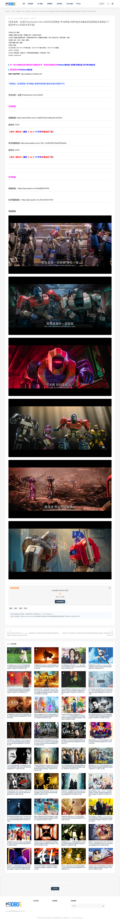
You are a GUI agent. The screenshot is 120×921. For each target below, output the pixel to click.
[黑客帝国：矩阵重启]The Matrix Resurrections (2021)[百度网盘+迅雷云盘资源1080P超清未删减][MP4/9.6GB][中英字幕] (73, 792)
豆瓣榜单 (21, 18)
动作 (15, 608)
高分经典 (27, 18)
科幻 (25, 608)
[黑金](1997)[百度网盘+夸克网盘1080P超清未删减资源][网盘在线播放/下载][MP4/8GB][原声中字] (88, 634)
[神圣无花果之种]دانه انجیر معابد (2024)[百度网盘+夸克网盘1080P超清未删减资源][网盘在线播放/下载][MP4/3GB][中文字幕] (33, 634)
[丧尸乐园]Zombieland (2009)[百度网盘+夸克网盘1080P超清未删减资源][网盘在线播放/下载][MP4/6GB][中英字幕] (73, 767)
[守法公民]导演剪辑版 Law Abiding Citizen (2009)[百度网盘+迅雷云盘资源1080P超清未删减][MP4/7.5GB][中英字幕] (19, 767)
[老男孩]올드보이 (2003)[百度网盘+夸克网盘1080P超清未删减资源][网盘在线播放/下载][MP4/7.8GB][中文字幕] (73, 843)
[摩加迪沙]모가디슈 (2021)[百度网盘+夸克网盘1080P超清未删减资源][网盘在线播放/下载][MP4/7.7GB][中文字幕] (101, 767)
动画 (20, 608)
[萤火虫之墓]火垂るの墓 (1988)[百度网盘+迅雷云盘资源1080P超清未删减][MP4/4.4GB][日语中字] (73, 867)
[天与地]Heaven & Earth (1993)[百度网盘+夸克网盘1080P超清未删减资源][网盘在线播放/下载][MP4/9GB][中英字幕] (18, 667)
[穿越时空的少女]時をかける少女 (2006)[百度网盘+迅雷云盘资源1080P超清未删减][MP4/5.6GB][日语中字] (100, 667)
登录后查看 (60, 601)
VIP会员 (78, 3)
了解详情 (65, 888)
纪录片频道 (69, 3)
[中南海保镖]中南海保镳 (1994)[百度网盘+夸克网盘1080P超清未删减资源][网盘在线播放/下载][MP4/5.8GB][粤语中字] (18, 690)
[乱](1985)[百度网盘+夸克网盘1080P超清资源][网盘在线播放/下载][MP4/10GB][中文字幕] (46, 867)
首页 (23, 3)
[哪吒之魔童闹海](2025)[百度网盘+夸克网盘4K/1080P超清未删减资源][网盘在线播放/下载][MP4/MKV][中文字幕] (46, 818)
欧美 (23, 11)
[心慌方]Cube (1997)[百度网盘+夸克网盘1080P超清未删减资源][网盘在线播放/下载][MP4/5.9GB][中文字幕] (46, 843)
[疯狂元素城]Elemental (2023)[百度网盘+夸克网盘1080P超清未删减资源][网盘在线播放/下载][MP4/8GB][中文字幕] (46, 716)
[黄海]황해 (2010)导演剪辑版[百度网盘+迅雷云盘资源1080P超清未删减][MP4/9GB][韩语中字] (73, 741)
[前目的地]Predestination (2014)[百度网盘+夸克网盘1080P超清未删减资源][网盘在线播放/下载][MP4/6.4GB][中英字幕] (100, 716)
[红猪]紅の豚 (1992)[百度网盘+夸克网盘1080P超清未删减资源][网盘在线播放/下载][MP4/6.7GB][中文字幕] (101, 867)
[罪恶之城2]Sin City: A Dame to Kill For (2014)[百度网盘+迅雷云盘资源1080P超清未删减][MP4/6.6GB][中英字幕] (19, 792)
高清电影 (18, 11)
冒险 (10, 608)
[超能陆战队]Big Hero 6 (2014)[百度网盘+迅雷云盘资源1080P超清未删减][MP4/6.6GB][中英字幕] (73, 818)
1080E (13, 11)
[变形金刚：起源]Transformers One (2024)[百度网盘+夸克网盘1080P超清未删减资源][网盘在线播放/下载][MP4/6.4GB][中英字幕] (47, 616)
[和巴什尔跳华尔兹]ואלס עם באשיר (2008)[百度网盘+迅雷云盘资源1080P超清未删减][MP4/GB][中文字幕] (46, 792)
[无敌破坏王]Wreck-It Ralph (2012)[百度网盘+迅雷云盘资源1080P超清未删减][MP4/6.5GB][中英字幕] (19, 843)
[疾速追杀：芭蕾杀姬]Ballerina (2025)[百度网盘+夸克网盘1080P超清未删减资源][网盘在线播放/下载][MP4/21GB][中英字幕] (19, 867)
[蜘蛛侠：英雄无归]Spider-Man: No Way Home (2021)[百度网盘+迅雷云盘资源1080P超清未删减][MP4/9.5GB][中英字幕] (101, 843)
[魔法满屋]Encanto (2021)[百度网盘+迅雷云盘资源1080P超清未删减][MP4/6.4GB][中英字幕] (100, 741)
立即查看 (55, 888)
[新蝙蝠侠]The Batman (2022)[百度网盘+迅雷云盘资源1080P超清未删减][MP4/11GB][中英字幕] (46, 667)
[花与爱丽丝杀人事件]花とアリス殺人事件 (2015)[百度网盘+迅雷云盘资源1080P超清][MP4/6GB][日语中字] (73, 667)
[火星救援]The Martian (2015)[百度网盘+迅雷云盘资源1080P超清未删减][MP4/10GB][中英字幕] (19, 716)
